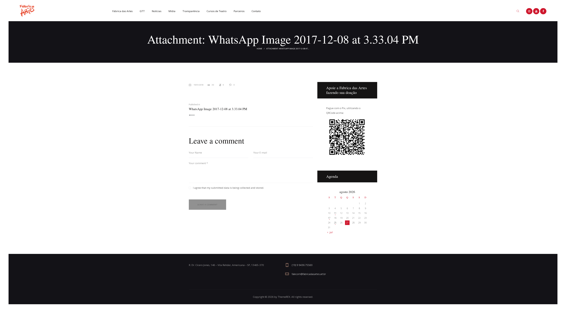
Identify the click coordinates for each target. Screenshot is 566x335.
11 (335, 213)
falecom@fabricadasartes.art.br (309, 274)
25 (335, 222)
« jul (330, 232)
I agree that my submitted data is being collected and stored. (228, 187)
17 (329, 218)
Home (259, 48)
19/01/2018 (198, 84)
